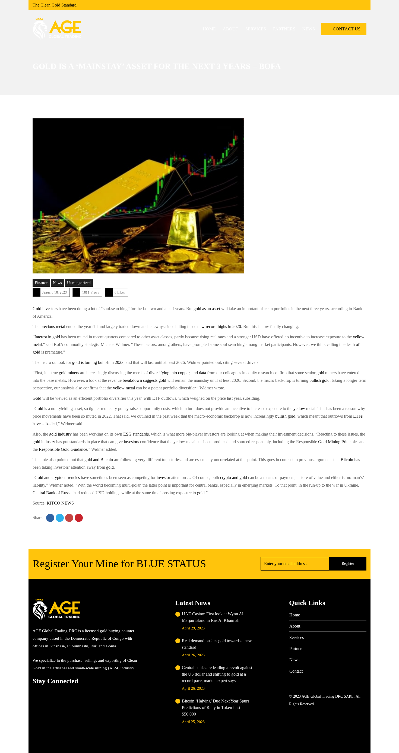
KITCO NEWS (60, 503)
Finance (41, 283)
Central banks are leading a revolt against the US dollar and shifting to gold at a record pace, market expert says (217, 674)
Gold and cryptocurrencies (57, 477)
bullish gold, (285, 416)
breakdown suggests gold (144, 380)
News (57, 283)
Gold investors (45, 308)
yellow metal (124, 388)
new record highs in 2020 (219, 326)
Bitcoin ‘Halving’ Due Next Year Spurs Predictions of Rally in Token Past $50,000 (215, 707)
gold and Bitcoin (98, 459)
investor (164, 477)
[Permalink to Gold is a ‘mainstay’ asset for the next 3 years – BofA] (138, 195)
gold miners (69, 372)
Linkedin (58, 692)
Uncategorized (79, 283)
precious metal (53, 326)
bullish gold (319, 380)
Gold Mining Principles (338, 441)
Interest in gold (47, 337)
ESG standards (136, 434)
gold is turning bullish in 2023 (97, 362)
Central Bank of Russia (52, 492)
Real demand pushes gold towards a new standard (217, 644)
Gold (37, 398)
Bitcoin (347, 459)
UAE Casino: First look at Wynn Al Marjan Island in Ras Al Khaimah (212, 617)
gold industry (61, 434)
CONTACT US (346, 29)
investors (131, 441)
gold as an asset (207, 308)
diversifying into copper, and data (177, 372)
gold (109, 467)
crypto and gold (233, 477)
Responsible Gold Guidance (62, 449)
